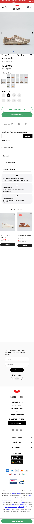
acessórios (18, 493)
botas (3, 502)
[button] (3, 7)
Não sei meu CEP (6, 140)
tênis (18, 497)
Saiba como (31, 1)
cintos (6, 507)
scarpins (9, 497)
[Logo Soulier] (17, 7)
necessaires (14, 507)
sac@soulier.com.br (17, 415)
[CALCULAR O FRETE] (27, 136)
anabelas (9, 500)
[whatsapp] (25, 123)
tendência (9, 509)
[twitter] (12, 123)
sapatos (13, 493)
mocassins (28, 497)
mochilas (22, 504)
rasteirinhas (21, 502)
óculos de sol (21, 507)
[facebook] (19, 123)
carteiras (10, 507)
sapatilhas (4, 500)
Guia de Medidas (8, 147)
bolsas (13, 504)
